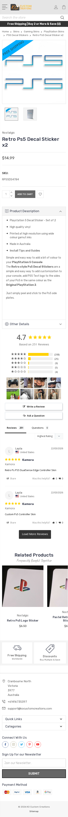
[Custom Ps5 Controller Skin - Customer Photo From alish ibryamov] (40, 383)
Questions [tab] (38, 427)
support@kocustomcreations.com (30, 708)
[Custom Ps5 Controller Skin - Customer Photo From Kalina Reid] (13, 383)
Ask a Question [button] (36, 415)
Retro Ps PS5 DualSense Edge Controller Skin (30, 470)
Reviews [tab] (12, 427)
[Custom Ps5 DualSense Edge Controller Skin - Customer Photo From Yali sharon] (26, 394)
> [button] (35, 534)
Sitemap (34, 811)
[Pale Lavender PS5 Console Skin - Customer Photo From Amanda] (26, 383)
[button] (55, 478)
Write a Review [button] (36, 406)
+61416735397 (17, 701)
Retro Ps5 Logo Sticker (23, 620)
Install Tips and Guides (25, 250)
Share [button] (12, 478)
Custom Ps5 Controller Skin (20, 514)
